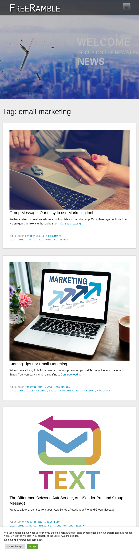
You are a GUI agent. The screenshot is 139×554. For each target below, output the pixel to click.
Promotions (103, 391)
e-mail (12, 391)
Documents (54, 236)
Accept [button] (32, 546)
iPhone (52, 391)
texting (64, 240)
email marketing (27, 240)
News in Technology (58, 387)
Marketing (51, 240)
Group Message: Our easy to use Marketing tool (51, 213)
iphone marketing (69, 391)
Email (12, 240)
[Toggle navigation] (127, 6)
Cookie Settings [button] (15, 546)
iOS (41, 240)
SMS (71, 526)
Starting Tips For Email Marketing (38, 364)
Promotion (60, 526)
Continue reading (70, 223)
